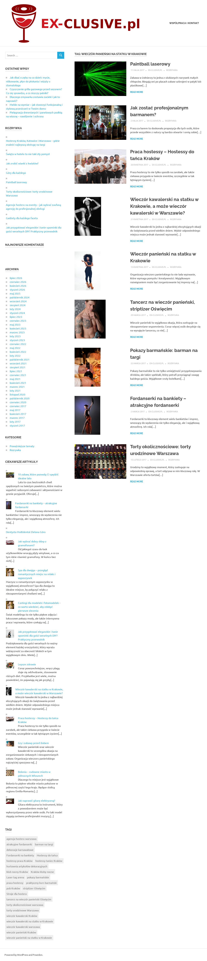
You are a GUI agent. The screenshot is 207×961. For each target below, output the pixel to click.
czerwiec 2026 (18, 281)
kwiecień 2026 (18, 285)
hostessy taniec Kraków (48, 860)
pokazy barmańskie (38, 877)
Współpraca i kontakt (184, 23)
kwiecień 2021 (18, 382)
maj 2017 (15, 409)
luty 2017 (15, 421)
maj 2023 (15, 324)
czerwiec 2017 (18, 406)
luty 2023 (15, 336)
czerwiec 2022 (18, 343)
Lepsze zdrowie (27, 664)
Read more (136, 92)
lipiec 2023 (16, 316)
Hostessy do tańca (47, 855)
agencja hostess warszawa (21, 838)
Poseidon (37, 954)
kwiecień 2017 (18, 413)
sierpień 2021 (17, 367)
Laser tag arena (15, 877)
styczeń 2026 (17, 289)
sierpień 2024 (17, 305)
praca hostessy (14, 882)
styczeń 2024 (17, 312)
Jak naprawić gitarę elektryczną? (36, 800)
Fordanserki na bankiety (20, 855)
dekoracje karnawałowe (19, 849)
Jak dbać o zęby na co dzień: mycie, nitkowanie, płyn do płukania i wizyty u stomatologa (28, 81)
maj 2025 (15, 293)
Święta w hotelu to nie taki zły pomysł (28, 154)
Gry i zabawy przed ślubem (33, 742)
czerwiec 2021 (18, 375)
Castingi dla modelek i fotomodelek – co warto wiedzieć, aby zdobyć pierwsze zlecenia (39, 606)
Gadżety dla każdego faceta (22, 218)
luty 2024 (15, 309)
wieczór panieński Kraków (21, 932)
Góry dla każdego (16, 172)
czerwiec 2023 (18, 320)
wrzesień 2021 (18, 363)
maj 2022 (15, 347)
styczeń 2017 (17, 425)
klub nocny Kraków (17, 871)
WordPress (22, 954)
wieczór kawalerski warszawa (23, 926)
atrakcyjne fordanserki (19, 844)
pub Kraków (13, 888)
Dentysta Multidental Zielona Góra (25, 531)
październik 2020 (19, 398)
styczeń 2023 (17, 340)
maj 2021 (15, 378)
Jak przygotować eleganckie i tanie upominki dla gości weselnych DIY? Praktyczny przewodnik (38, 635)
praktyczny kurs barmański (41, 882)
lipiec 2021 (16, 371)
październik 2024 (19, 297)
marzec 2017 (17, 417)
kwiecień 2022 (18, 351)
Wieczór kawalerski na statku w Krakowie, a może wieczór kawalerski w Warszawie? (164, 206)
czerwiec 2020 (18, 402)
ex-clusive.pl (155, 70)
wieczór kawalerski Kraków (21, 915)
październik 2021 (19, 359)
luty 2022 (15, 355)
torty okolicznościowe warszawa (24, 904)
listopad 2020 (17, 394)
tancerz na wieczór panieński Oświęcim (28, 899)
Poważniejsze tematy (22, 446)
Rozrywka (172, 70)
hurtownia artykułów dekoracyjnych (26, 866)
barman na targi (44, 844)
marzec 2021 (17, 386)
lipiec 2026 (16, 277)
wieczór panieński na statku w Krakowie (29, 937)
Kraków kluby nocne (42, 871)
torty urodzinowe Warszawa (22, 910)
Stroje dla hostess (16, 893)
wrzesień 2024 (18, 301)
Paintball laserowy (150, 64)
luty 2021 (15, 390)
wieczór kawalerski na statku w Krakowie (29, 921)
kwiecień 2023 (18, 328)
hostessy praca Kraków (19, 860)
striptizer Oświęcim (34, 888)
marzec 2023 (17, 332)
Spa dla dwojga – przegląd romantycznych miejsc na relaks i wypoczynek (36, 573)
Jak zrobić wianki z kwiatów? (22, 163)
